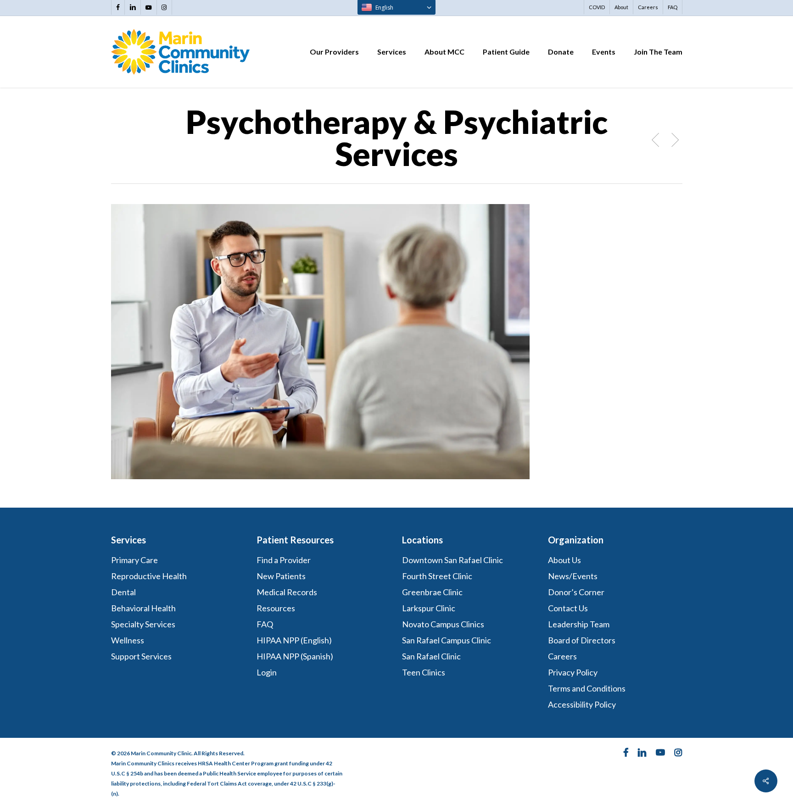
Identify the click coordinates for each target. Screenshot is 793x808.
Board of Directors (581, 640)
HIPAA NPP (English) (294, 640)
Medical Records (287, 592)
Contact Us (568, 608)
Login (267, 672)
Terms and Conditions (587, 688)
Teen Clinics (423, 672)
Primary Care (134, 560)
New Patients (281, 576)
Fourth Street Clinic (437, 576)
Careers (562, 656)
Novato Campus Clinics (443, 624)
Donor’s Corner (576, 592)
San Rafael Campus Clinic (446, 640)
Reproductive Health (149, 576)
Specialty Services (143, 624)
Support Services (141, 656)
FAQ (265, 624)
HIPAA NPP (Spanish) (295, 656)
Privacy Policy (573, 672)
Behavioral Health (143, 608)
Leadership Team (578, 624)
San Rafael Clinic (431, 656)
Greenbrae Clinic (432, 592)
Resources (276, 608)
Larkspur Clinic (428, 608)
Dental (123, 592)
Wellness (127, 640)
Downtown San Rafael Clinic (452, 560)
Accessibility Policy (582, 704)
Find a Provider (284, 560)
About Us (564, 560)
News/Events (573, 576)
